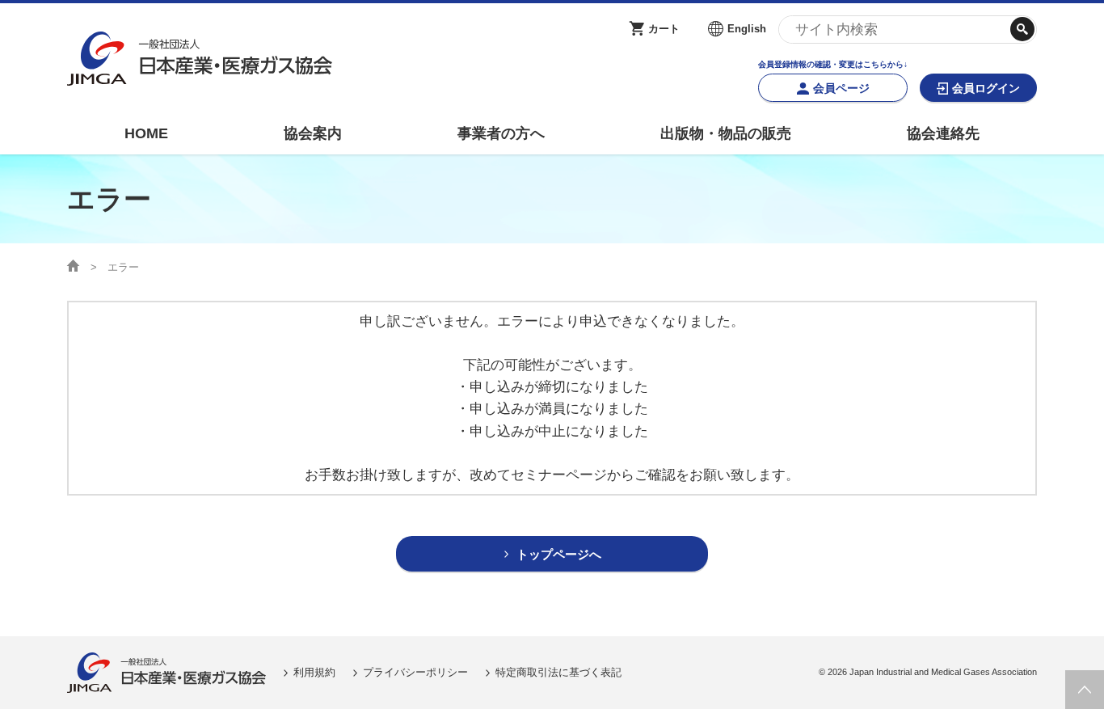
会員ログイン (986, 88)
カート (664, 29)
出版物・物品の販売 (725, 133)
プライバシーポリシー (415, 672)
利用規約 (314, 672)
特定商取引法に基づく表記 (558, 672)
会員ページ (841, 88)
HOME (146, 133)
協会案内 (313, 133)
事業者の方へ (501, 133)
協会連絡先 (943, 133)
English (746, 29)
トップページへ (558, 554)
